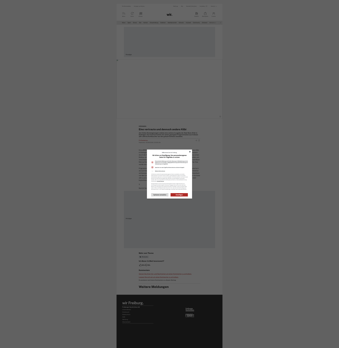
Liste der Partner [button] (160, 181)
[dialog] (169, 174)
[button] (169, 171)
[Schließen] (190, 151)
